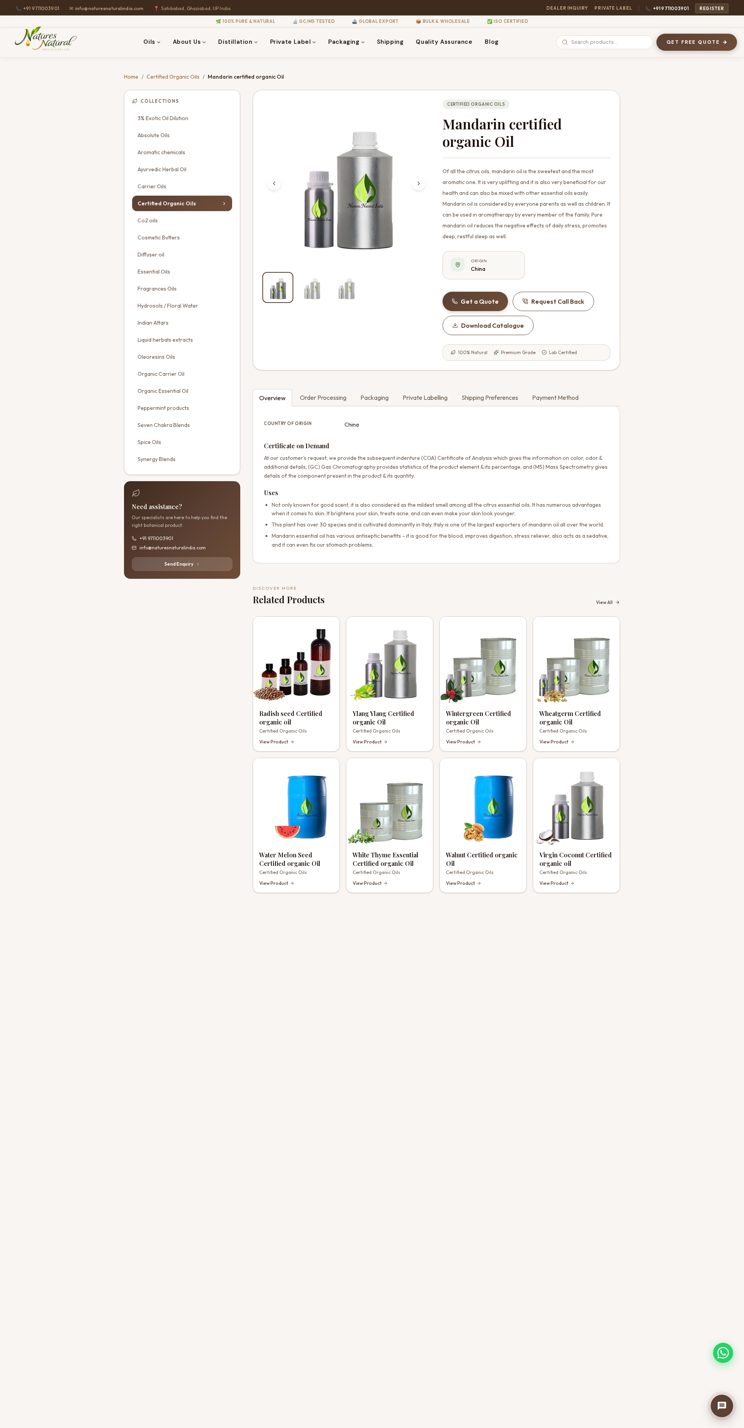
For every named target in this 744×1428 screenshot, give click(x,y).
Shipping (390, 42)
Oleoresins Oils (156, 356)
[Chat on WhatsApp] (723, 1353)
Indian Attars (153, 322)
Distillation (235, 42)
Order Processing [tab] (323, 397)
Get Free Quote (693, 42)
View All (604, 602)
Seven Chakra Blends (164, 425)
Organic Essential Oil (163, 390)
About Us (187, 42)
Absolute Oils (154, 135)
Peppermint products (163, 407)
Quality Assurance (444, 42)
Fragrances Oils (157, 288)
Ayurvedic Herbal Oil (162, 169)
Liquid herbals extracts (165, 339)
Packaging (343, 42)
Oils (149, 42)
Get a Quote (480, 301)
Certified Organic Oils (173, 76)
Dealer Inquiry (567, 8)
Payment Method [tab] (555, 397)
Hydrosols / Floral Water (168, 305)
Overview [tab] (272, 398)
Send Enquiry (178, 564)
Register (711, 8)
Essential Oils (154, 271)
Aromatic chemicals (161, 152)
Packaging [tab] (374, 397)
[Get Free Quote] (722, 1406)
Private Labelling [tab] (425, 397)
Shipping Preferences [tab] (490, 397)
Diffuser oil (151, 254)
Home (131, 76)
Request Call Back (557, 301)
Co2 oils (148, 220)
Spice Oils (149, 442)
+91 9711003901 (667, 8)
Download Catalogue (492, 325)
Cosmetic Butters (159, 237)
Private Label (613, 8)
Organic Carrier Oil (161, 373)
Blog (491, 42)
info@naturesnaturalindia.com (106, 8)
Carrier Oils (152, 186)
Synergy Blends (157, 459)
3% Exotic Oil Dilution (163, 118)
